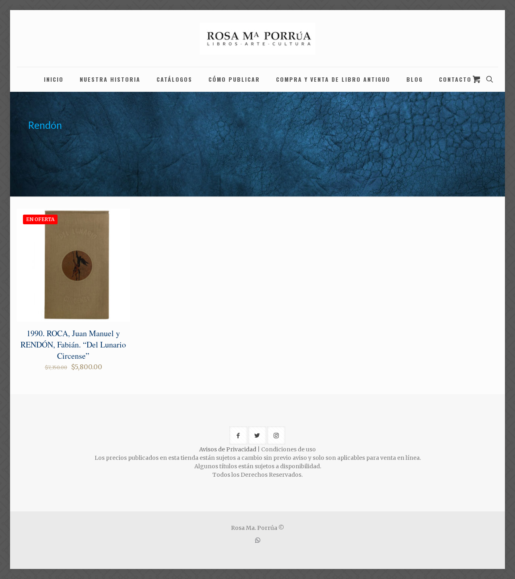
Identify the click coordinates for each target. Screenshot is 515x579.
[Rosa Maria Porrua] (257, 38)
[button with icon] (238, 435)
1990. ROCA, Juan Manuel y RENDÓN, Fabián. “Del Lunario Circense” (73, 344)
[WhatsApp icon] (258, 540)
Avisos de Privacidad (227, 449)
